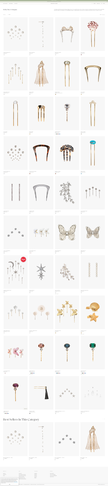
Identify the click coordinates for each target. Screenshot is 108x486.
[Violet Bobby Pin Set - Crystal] (93, 193)
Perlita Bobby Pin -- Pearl (33, 457)
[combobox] (103, 14)
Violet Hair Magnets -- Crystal (59, 457)
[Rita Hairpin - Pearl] (16, 113)
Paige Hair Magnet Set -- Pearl (8, 457)
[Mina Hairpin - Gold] (41, 113)
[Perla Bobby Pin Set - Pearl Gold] (16, 74)
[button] (101, 3)
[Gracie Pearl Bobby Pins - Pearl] (93, 272)
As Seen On (4, 474)
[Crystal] (55, 213)
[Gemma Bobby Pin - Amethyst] (16, 393)
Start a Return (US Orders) (22, 474)
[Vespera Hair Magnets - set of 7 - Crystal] (67, 393)
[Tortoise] (55, 173)
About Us (4, 473)
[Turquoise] (81, 173)
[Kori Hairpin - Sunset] (93, 34)
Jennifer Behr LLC (102, 484)
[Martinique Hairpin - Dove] (67, 34)
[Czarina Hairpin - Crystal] (41, 193)
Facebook (35, 474)
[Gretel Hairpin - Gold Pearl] (93, 113)
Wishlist (95, 3)
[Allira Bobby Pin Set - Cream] (41, 232)
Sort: (101, 14)
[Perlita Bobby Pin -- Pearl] (41, 439)
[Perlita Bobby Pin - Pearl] (41, 34)
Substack (35, 476)
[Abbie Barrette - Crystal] (93, 232)
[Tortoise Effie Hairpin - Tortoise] (41, 153)
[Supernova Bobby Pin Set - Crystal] (16, 272)
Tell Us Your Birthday (52, 474)
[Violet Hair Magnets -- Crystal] (67, 439)
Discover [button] (15, 3)
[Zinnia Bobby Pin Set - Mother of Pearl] (16, 312)
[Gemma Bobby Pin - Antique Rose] (41, 352)
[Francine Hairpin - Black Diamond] (41, 393)
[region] (54, 1)
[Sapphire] (8, 413)
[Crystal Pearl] (55, 292)
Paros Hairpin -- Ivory (83, 457)
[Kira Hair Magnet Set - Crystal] (16, 153)
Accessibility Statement (26, 484)
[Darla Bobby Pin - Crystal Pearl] (67, 272)
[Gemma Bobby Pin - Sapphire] (67, 352)
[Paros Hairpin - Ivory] (41, 74)
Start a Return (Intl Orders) (22, 475)
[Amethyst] (7, 413)
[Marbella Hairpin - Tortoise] (67, 153)
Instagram (35, 473)
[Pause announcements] (107, 1)
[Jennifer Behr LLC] (54, 3)
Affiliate (35, 477)
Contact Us (20, 473)
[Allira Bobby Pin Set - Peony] (16, 352)
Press (4, 475)
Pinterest (35, 475)
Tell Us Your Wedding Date (53, 475)
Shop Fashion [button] (5, 3)
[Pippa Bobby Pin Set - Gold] (67, 312)
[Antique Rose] (6, 413)
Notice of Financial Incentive (40, 484)
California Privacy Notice (33, 484)
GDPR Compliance (20, 484)
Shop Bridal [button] (11, 3)
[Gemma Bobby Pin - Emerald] (93, 352)
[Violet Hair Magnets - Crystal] (16, 232)
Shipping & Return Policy (22, 477)
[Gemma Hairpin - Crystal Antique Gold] (67, 74)
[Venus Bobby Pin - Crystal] (41, 272)
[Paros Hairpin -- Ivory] (92, 439)
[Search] (92, 3)
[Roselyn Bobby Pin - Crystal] (67, 193)
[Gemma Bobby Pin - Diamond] (67, 113)
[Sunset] (81, 54)
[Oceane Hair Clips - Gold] (93, 312)
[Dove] (55, 54)
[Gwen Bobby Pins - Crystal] (16, 193)
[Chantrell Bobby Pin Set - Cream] (41, 312)
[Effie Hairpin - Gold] (93, 74)
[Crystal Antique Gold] (55, 94)
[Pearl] (81, 292)
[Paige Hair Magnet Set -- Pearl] (15, 439)
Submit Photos (52, 476)
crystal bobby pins (76, 9)
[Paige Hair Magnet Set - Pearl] (16, 34)
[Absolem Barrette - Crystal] (67, 232)
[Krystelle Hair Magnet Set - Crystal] (93, 393)
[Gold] (81, 94)
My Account (98, 3)
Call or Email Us (52, 473)
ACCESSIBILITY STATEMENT (54, 0)
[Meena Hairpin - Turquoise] (93, 153)
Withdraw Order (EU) (21, 476)
